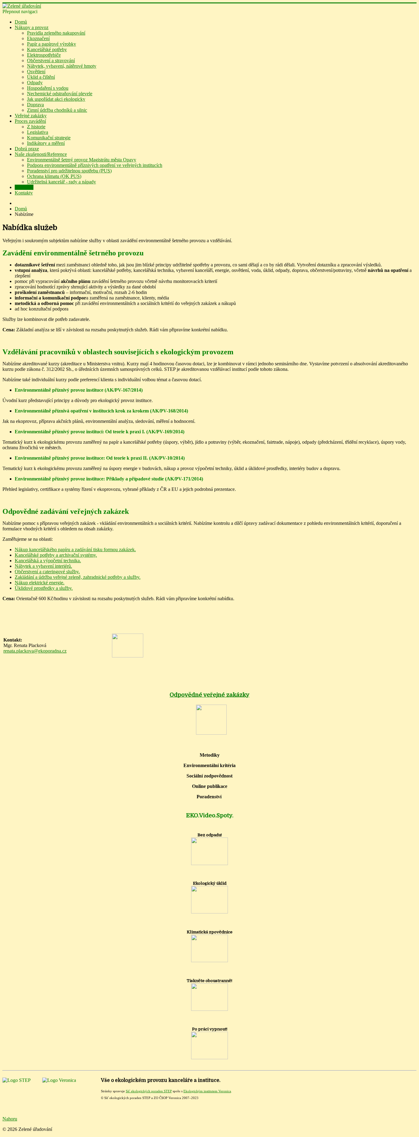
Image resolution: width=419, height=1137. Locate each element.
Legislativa (37, 132)
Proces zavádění (30, 121)
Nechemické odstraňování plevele (59, 93)
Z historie (36, 126)
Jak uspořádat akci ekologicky (56, 99)
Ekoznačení (38, 38)
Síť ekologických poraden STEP (149, 1091)
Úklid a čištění (41, 77)
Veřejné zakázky (31, 115)
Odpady (35, 82)
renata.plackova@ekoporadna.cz (35, 650)
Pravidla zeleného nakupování (56, 33)
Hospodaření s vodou (47, 88)
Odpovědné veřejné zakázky (209, 694)
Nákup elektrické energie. (39, 582)
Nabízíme (24, 187)
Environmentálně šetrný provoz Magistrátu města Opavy (81, 159)
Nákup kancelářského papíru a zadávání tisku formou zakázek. (75, 549)
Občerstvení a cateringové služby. (47, 571)
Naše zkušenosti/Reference (41, 154)
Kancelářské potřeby (47, 49)
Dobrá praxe (27, 148)
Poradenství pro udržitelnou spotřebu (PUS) (69, 170)
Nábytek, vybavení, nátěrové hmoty (61, 66)
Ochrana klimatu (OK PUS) (54, 176)
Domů (21, 21)
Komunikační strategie (49, 137)
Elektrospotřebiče (44, 55)
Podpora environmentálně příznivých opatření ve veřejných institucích (94, 165)
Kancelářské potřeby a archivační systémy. (56, 555)
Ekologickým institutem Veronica (207, 1091)
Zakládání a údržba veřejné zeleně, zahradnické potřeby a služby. (77, 577)
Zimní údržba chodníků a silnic (57, 110)
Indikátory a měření (46, 143)
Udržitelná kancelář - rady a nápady (61, 181)
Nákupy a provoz (31, 27)
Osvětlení (36, 71)
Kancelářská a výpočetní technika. (48, 560)
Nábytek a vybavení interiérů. (43, 566)
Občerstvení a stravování (51, 60)
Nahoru (9, 1118)
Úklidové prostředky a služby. (44, 588)
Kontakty (24, 192)
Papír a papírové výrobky (51, 44)
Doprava (35, 104)
